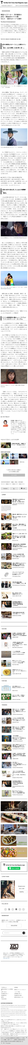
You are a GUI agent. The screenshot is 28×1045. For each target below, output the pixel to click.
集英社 (2, 997)
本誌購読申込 (3, 995)
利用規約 (16, 987)
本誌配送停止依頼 (18, 995)
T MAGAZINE (3, 998)
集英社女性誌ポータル (18, 997)
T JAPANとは (3, 987)
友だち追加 (14, 475)
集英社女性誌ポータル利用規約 (7, 990)
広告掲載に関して (4, 993)
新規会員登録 (14, 925)
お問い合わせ (3, 991)
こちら (21, 956)
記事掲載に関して (18, 993)
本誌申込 (21, 891)
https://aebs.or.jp (6, 958)
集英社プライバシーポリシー (20, 989)
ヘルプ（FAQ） (17, 991)
